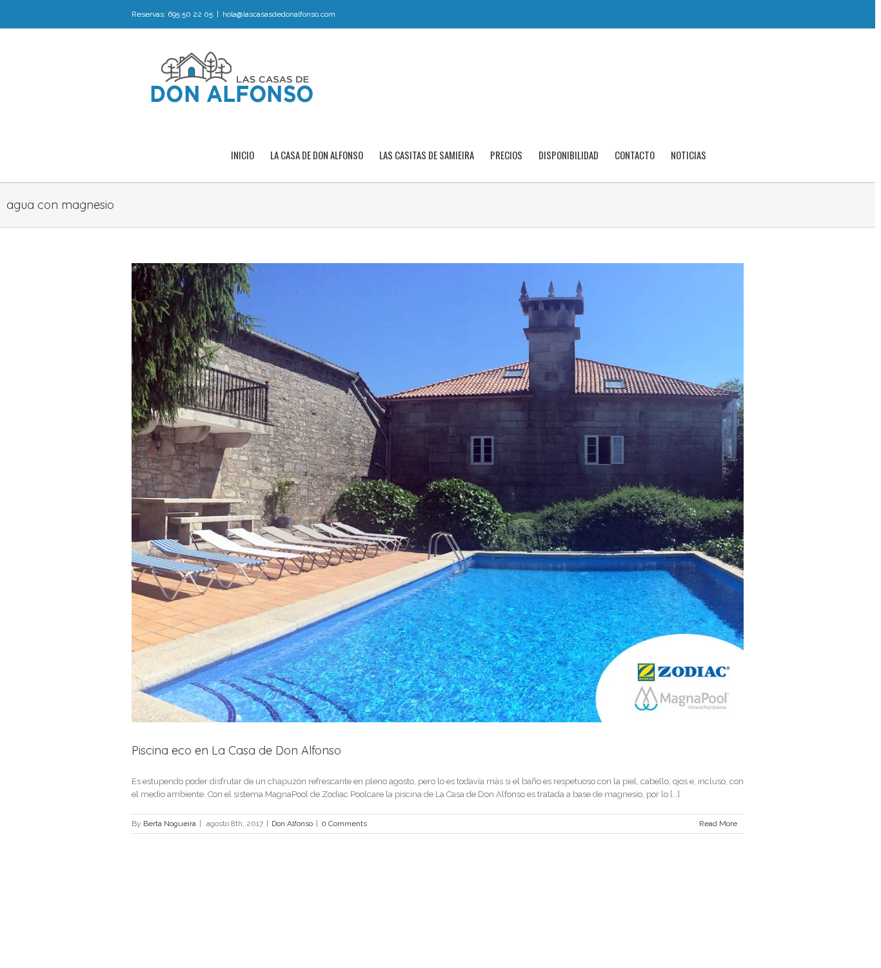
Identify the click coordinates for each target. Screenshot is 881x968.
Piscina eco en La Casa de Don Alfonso (236, 750)
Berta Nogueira (169, 823)
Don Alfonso (292, 823)
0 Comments (344, 823)
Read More (718, 823)
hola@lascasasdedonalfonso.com (279, 14)
